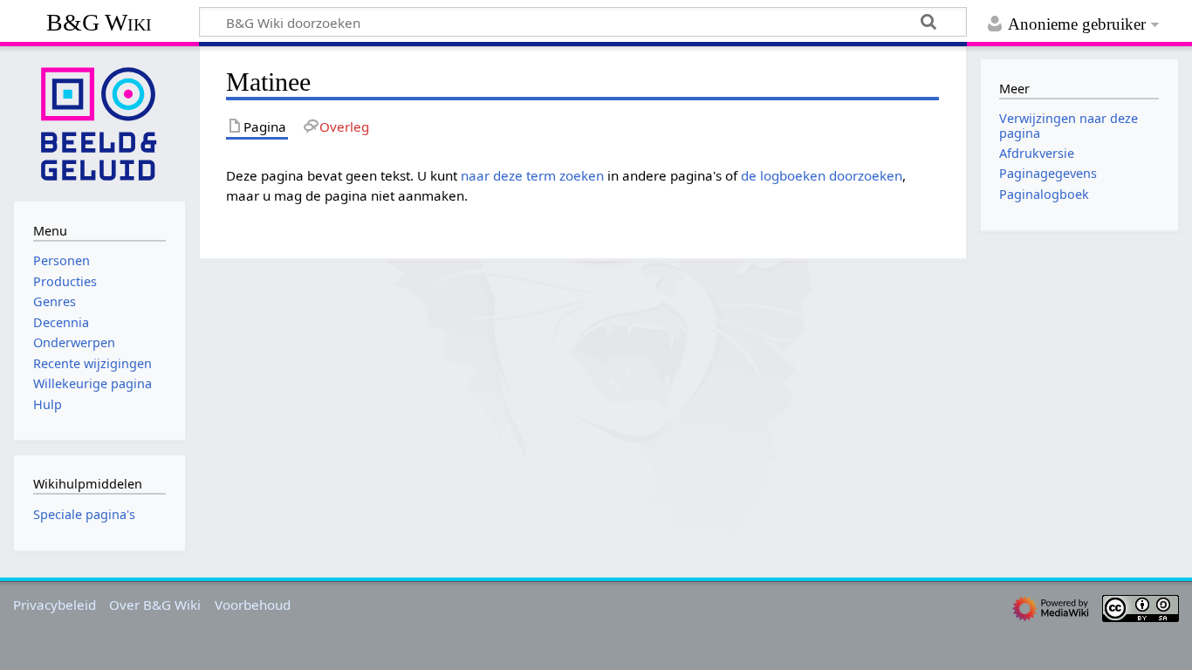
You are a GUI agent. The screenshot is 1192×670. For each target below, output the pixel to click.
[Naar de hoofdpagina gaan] (99, 122)
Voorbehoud (253, 604)
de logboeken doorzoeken (821, 175)
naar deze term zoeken (532, 175)
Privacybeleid (54, 604)
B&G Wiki (99, 22)
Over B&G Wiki (155, 604)
